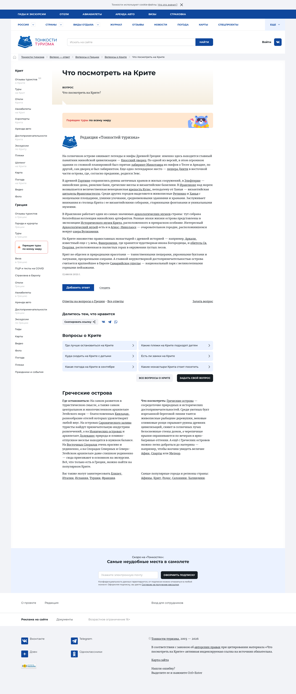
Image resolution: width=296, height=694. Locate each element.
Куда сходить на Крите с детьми (88, 356)
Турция (95, 478)
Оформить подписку (179, 575)
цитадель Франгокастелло (81, 193)
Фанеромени (107, 243)
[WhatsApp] (116, 322)
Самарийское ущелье (125, 263)
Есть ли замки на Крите (158, 356)
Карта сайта (160, 660)
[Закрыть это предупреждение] (181, 5)
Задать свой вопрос (195, 378)
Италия (67, 478)
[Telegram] (110, 322)
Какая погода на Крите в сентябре (90, 366)
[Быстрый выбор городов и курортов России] (33, 25)
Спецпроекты (228, 24)
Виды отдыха (83, 24)
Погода (183, 24)
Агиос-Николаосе (123, 227)
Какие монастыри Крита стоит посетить (169, 366)
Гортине (84, 180)
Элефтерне (192, 180)
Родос (166, 478)
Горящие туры (32, 247)
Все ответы (115, 301)
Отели (64, 14)
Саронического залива (115, 422)
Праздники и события (29, 372)
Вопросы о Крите (116, 57)
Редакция (52, 602)
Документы (65, 619)
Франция (108, 478)
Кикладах (122, 413)
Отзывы (138, 24)
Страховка (178, 14)
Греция (21, 205)
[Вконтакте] (103, 322)
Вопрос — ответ (60, 57)
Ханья (194, 193)
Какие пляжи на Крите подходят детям (169, 345)
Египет (116, 473)
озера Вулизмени (85, 231)
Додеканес (87, 435)
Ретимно (179, 193)
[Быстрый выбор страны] (61, 25)
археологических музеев (152, 214)
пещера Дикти (177, 169)
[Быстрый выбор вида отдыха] (98, 25)
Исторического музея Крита (101, 222)
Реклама (34, 619)
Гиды (18, 329)
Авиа (92, 14)
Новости (160, 24)
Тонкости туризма (32, 57)
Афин (145, 453)
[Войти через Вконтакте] (278, 42)
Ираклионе (188, 185)
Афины (146, 478)
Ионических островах (106, 431)
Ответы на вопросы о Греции (83, 301)
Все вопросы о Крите (154, 378)
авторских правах (207, 647)
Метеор (174, 453)
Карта (18, 172)
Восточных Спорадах (82, 444)
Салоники (179, 478)
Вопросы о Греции (87, 57)
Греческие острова (180, 400)
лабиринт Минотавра (147, 164)
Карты (203, 24)
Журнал (116, 24)
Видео (19, 189)
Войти (266, 42)
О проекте (28, 602)
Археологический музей (80, 227)
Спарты (156, 453)
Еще (273, 24)
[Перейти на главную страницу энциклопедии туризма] (37, 42)
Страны (51, 24)
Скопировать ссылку (77, 321)
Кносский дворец (133, 160)
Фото (18, 196)
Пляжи (19, 155)
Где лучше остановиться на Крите (89, 345)
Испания (81, 478)
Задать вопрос (203, 301)
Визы (152, 14)
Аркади (190, 238)
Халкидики (196, 478)
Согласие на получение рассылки (160, 584)
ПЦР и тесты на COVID (29, 268)
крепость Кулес (140, 189)
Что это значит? (167, 4)
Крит (19, 71)
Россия (23, 24)
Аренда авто (125, 14)
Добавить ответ (78, 287)
